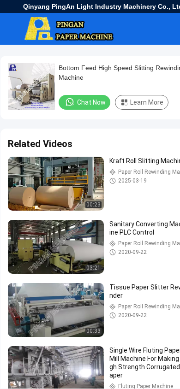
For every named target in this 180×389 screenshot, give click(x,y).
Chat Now (91, 102)
